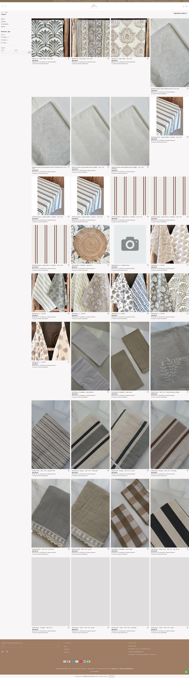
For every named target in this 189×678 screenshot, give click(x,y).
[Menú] (2, 6)
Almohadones (4, 24)
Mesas (3, 19)
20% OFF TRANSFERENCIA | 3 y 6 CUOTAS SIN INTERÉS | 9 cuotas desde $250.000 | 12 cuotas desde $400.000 (53, 1)
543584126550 (132, 646)
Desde (2, 50)
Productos (67, 649)
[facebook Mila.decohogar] (7, 651)
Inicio (2, 12)
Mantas (3, 26)
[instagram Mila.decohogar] (2, 651)
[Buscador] (5, 6)
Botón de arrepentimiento (126, 668)
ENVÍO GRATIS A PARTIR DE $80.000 (16, 1)
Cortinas (3, 21)
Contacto (66, 652)
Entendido (111, 676)
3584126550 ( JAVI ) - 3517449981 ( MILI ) (139, 649)
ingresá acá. (115, 668)
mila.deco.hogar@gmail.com (136, 651)
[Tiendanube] (94, 671)
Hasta (16, 50)
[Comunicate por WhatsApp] (186, 672)
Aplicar (29, 52)
